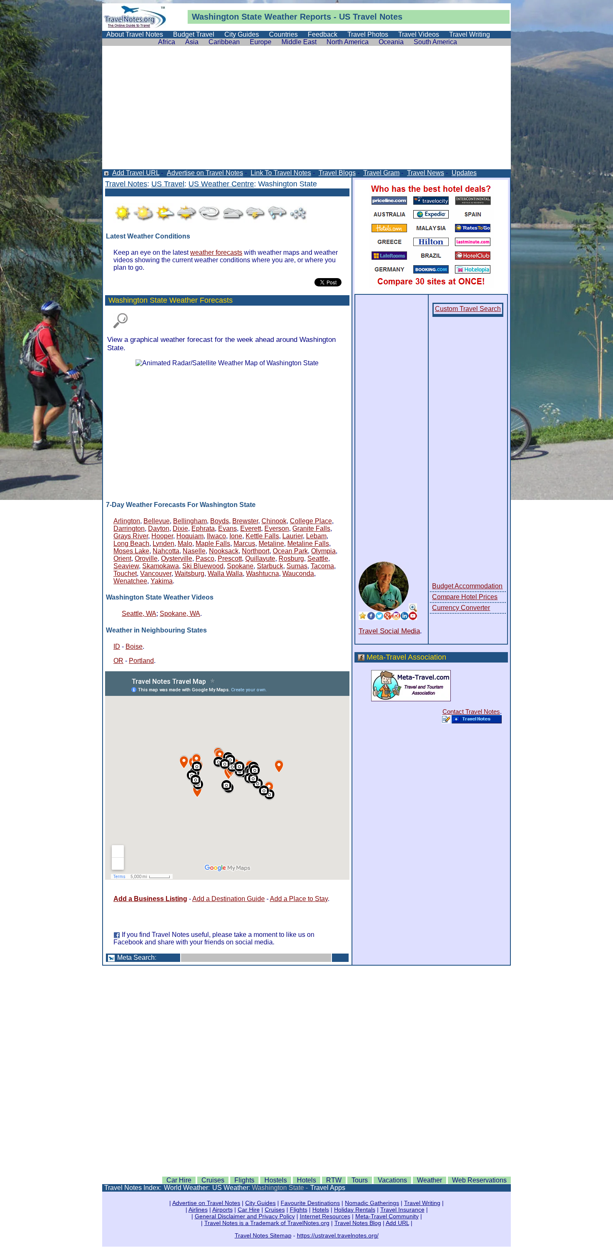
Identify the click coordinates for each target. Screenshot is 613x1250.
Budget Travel (193, 34)
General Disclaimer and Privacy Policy (245, 1216)
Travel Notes (126, 184)
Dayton (158, 528)
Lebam (316, 536)
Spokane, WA (180, 613)
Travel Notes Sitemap (263, 1235)
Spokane (240, 566)
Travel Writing (469, 34)
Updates (464, 172)
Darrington (129, 528)
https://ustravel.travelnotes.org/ (338, 1235)
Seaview (126, 566)
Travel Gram (381, 172)
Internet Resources (325, 1216)
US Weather (230, 1187)
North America (348, 41)
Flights (244, 1180)
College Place (311, 521)
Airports (222, 1209)
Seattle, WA (139, 613)
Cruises (212, 1180)
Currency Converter (461, 607)
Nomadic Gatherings (372, 1203)
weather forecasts (216, 252)
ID (116, 646)
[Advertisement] (306, 111)
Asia (191, 41)
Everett (250, 528)
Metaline (271, 543)
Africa (166, 41)
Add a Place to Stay (299, 898)
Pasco (205, 558)
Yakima (162, 581)
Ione (235, 536)
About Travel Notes (134, 34)
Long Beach (131, 543)
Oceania (391, 41)
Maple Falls (213, 543)
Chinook (273, 521)
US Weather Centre (221, 184)
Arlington (126, 521)
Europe (260, 41)
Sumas (296, 566)
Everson (276, 528)
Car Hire (178, 1180)
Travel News (425, 172)
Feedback (322, 34)
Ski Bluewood (203, 566)
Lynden (163, 543)
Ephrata (203, 528)
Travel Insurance (402, 1209)
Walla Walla (225, 573)
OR (118, 660)
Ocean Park (290, 551)
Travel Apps (327, 1187)
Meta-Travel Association (406, 657)
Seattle (317, 558)
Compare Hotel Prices (464, 596)
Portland (141, 660)
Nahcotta (166, 551)
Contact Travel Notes (471, 711)
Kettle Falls (262, 536)
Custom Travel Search (468, 308)
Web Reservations (479, 1180)
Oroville (146, 558)
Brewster (245, 521)
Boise (134, 646)
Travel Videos (418, 34)
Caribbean (224, 41)
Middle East (299, 41)
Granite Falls (311, 528)
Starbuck (270, 566)
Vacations (392, 1180)
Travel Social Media (389, 631)
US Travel (167, 184)
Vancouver (155, 573)
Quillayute (260, 558)
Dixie (180, 528)
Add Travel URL (135, 172)
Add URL (397, 1223)
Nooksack (224, 551)
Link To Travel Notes (281, 172)
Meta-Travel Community (387, 1216)
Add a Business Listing (150, 898)
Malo (185, 543)
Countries (283, 34)
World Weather (186, 1187)
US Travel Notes (370, 16)
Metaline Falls (308, 543)
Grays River (130, 536)
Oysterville (176, 558)
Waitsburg (189, 573)
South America (435, 41)
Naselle (194, 551)
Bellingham (190, 521)
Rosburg (291, 558)
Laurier (292, 536)
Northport (255, 551)
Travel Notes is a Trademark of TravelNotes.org (266, 1223)
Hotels (306, 1180)
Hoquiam (189, 536)
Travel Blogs (337, 172)
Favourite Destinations (310, 1203)
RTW (334, 1180)
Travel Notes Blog (357, 1223)
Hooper (162, 536)
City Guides (241, 34)
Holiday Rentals (354, 1209)
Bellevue (156, 521)
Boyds (219, 521)
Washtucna (262, 573)
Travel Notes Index (132, 1187)
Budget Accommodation (467, 586)
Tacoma (322, 566)
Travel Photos (367, 34)
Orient (122, 558)
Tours (360, 1180)
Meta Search (136, 957)
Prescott (230, 558)
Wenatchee (130, 581)
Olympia (323, 551)
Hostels (275, 1180)
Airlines (198, 1209)
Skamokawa (160, 566)
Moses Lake (131, 551)
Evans (227, 528)
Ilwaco (216, 536)
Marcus (244, 543)
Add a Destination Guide (228, 898)
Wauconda (298, 573)
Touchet (125, 573)
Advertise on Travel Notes (205, 172)
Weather (280, 16)
